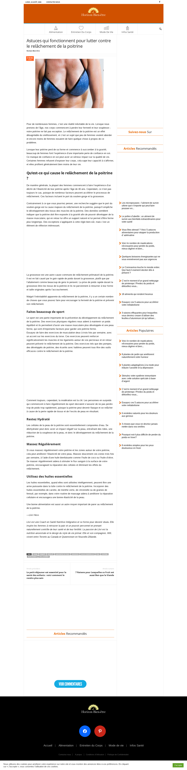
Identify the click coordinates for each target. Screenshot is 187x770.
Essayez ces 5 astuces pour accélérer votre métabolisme (140, 303)
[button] (160, 29)
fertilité (50, 554)
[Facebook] (159, 2)
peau (98, 554)
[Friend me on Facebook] (86, 731)
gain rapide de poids (63, 554)
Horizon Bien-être (33, 51)
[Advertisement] (70, 115)
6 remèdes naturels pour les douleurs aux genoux (140, 414)
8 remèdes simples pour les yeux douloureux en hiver (138, 446)
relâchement (32, 557)
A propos (78, 755)
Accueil (48, 745)
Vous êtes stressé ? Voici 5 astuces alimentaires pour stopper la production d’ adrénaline (140, 232)
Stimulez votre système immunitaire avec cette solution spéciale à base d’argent (139, 378)
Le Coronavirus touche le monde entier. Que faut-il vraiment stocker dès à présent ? (141, 270)
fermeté (42, 554)
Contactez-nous (53, 2)
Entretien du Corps (81, 32)
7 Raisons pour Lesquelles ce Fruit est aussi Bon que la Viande (94, 574)
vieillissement (44, 557)
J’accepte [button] (178, 765)
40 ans (35, 554)
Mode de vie (106, 32)
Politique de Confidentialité (118, 755)
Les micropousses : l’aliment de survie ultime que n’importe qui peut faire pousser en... (140, 206)
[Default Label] (101, 731)
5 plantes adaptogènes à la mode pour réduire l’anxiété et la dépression (140, 366)
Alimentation (56, 32)
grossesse (75, 554)
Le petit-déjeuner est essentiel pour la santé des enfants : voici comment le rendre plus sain (46, 575)
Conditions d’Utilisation (95, 755)
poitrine (105, 554)
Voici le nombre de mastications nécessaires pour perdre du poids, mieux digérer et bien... (138, 246)
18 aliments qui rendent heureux (137, 294)
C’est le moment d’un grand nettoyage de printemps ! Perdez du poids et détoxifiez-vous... (140, 283)
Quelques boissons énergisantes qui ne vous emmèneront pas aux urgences (141, 258)
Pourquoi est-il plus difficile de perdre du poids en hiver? (141, 436)
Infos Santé (127, 32)
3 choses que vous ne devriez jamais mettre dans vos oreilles (140, 425)
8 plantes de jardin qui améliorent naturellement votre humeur (138, 355)
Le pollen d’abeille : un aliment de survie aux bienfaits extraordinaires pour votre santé (141, 219)
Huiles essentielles (87, 554)
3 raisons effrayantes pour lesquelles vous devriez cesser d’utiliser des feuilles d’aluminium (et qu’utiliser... (139, 315)
